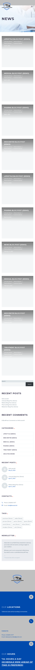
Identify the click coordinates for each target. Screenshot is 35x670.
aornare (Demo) (7, 521)
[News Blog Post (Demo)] (17, 257)
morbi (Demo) (6, 524)
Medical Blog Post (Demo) (9, 403)
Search (3, 381)
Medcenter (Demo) (10, 438)
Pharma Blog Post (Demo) (9, 405)
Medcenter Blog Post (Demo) (10, 407)
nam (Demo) (16, 524)
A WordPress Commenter (9, 420)
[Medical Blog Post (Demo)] (17, 85)
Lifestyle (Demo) (9, 434)
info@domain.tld (12, 505)
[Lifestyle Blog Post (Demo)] (17, 51)
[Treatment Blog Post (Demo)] (17, 360)
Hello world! (5, 399)
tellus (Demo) (26, 524)
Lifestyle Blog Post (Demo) (9, 401)
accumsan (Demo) (8, 518)
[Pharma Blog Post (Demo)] (17, 120)
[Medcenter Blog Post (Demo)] (17, 154)
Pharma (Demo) (8, 446)
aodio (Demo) (18, 518)
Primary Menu (31, 6)
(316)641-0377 (12, 502)
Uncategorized (9, 454)
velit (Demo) (17, 527)
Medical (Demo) (9, 442)
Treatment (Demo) (10, 450)
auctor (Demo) (18, 521)
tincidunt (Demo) (7, 527)
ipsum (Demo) (28, 521)
